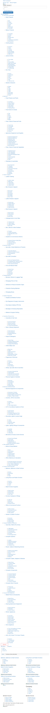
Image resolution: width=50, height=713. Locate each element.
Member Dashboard (9, 701)
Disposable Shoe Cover (12, 233)
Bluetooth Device (11, 591)
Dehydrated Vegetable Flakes (14, 154)
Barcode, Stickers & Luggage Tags (14, 277)
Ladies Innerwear (11, 224)
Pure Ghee (10, 28)
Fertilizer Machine (11, 142)
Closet (9, 475)
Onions (9, 155)
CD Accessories (11, 531)
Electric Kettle (10, 618)
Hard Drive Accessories (12, 529)
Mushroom (10, 158)
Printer (9, 589)
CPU (9, 578)
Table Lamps (10, 423)
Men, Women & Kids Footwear (13, 227)
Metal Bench (10, 519)
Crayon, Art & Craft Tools (13, 465)
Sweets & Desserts (10, 82)
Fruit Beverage (11, 68)
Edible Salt (10, 54)
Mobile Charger (11, 602)
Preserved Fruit (11, 128)
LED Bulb (10, 430)
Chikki (9, 91)
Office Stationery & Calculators (13, 458)
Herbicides (10, 173)
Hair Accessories (11, 332)
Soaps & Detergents (11, 336)
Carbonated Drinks (11, 65)
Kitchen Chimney (11, 619)
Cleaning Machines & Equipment (14, 604)
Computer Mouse (11, 576)
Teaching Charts (11, 453)
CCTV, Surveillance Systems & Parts (15, 407)
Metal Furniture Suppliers (12, 486)
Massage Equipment (12, 333)
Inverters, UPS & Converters (13, 397)
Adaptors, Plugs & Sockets (13, 396)
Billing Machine (11, 440)
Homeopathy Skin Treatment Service (15, 261)
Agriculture (5, 96)
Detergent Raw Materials (13, 343)
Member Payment (31, 697)
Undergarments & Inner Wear (13, 218)
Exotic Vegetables (11, 153)
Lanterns (10, 421)
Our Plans (30, 692)
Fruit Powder (10, 126)
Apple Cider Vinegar (12, 63)
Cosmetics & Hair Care (11, 318)
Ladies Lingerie (11, 223)
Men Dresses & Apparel (11, 187)
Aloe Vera (10, 271)
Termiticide (10, 169)
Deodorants (10, 364)
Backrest (10, 500)
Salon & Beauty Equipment (12, 327)
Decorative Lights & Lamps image (14, 416)
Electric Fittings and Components (14, 394)
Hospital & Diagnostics (7, 295)
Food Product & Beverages (8, 15)
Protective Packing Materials (13, 288)
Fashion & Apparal (6, 174)
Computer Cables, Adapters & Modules (15, 558)
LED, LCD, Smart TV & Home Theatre (15, 635)
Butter (9, 25)
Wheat (9, 115)
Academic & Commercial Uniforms (14, 236)
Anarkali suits (10, 202)
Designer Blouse (11, 203)
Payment (4, 644)
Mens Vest (10, 225)
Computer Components (11, 570)
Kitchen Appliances (10, 612)
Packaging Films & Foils (11, 281)
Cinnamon (10, 46)
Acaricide (10, 172)
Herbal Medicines (11, 253)
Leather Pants (11, 185)
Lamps (9, 419)
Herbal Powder (11, 372)
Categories (9, 646)
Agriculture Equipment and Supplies (14, 133)
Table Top (10, 499)
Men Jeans (10, 190)
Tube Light (10, 431)
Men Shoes (10, 193)
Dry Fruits (8, 70)
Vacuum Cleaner (11, 610)
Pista (9, 79)
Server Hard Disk (11, 551)
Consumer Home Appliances (8, 592)
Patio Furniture (11, 520)
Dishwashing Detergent (12, 342)
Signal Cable (10, 555)
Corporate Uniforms (12, 242)
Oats (9, 113)
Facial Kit (10, 334)
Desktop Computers (12, 542)
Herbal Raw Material (12, 250)
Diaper (9, 350)
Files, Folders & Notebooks (13, 464)
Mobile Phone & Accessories (13, 594)
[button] (4, 14)
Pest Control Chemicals (12, 168)
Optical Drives (11, 562)
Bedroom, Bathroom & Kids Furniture (15, 468)
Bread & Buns (11, 41)
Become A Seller (8, 697)
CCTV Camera (11, 410)
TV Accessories (11, 640)
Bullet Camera (11, 411)
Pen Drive (10, 533)
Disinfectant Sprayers (12, 141)
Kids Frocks (10, 216)
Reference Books (11, 456)
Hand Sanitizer (11, 381)
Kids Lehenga (11, 214)
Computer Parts (11, 545)
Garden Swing (11, 521)
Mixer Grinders (11, 620)
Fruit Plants (10, 101)
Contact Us (30, 690)
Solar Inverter (10, 402)
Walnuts (9, 76)
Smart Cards (10, 439)
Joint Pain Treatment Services (14, 262)
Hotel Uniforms (11, 244)
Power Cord (10, 564)
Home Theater (11, 641)
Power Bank (10, 600)
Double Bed (10, 473)
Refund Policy (31, 701)
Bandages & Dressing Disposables (14, 308)
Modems (10, 556)
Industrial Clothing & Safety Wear (14, 240)
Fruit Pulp (10, 127)
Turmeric (10, 49)
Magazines (10, 452)
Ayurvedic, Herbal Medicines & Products (15, 247)
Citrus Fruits (10, 130)
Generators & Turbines (12, 392)
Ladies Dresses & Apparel (12, 198)
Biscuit (9, 36)
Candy (9, 38)
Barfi (9, 87)
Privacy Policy (31, 700)
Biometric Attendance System (14, 443)
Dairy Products (9, 17)
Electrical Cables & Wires (13, 393)
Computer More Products (12, 583)
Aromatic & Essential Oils (13, 371)
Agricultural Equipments (12, 136)
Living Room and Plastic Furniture (14, 477)
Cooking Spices (9, 43)
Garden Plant (10, 106)
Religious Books (11, 454)
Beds (9, 474)
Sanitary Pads (11, 385)
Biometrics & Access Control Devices (15, 434)
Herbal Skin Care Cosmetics (13, 373)
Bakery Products (10, 30)
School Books (10, 451)
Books (9, 450)
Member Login (6, 2)
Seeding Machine (11, 140)
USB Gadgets (10, 528)
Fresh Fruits (10, 125)
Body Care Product (12, 324)
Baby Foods (10, 353)
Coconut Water (11, 62)
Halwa (9, 90)
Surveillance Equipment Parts (14, 413)
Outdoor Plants (11, 104)
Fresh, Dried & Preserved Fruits (13, 121)
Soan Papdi (10, 92)
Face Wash (10, 383)
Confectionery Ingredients (13, 39)
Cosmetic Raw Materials (13, 325)
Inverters (10, 401)
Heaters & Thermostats (12, 629)
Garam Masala (11, 51)
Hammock (10, 518)
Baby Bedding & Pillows (12, 354)
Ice (8, 60)
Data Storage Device (12, 534)
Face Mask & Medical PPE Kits (13, 305)
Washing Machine (11, 607)
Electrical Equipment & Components (14, 388)
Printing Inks (10, 586)
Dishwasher (10, 608)
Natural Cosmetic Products (13, 375)
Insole (9, 234)
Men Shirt (10, 191)
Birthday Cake (11, 37)
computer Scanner (11, 588)
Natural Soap (10, 340)
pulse (9, 118)
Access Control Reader (12, 438)
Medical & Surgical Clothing (12, 312)
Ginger (9, 47)
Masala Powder (11, 52)
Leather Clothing (10, 176)
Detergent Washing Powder (13, 341)
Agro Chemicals (11, 165)
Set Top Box (10, 642)
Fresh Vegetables (11, 152)
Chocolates (10, 33)
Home (3, 648)
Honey (9, 254)
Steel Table (10, 494)
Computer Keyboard (12, 573)
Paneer (9, 24)
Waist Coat (10, 181)
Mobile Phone (11, 598)
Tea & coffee (10, 59)
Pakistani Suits (11, 204)
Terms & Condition (31, 698)
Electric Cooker (11, 623)
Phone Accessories (12, 599)
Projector (10, 590)
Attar (9, 363)
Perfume (10, 361)
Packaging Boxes (10, 292)
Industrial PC (10, 543)
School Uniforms (11, 241)
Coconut (9, 131)
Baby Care (10, 349)
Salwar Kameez (11, 207)
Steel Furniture (11, 490)
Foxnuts (9, 78)
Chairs (9, 485)
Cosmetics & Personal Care (8, 316)
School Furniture (11, 511)
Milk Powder (10, 27)
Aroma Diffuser (11, 365)
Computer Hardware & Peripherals (10, 523)
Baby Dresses (11, 212)
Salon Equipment (11, 330)
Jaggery (9, 117)
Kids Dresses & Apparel (11, 209)
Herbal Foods (10, 269)
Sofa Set (10, 481)
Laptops (9, 540)
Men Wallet (10, 195)
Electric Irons (10, 633)
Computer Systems (10, 536)
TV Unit (9, 483)
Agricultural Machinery (12, 138)
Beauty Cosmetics (11, 322)
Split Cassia (10, 272)
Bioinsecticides (11, 171)
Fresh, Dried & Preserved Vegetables (15, 147)
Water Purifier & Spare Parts (13, 631)
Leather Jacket (11, 180)
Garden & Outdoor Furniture (12, 514)
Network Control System (13, 550)
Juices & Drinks (9, 55)
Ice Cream (10, 23)
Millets (9, 119)
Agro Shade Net (11, 145)
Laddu (9, 88)
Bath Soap (10, 380)
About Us (4, 649)
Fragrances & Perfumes (11, 357)
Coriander (10, 50)
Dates (9, 77)
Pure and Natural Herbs (11, 265)
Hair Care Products (12, 321)
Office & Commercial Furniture (13, 505)
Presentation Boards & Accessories (15, 461)
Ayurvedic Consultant (11, 256)
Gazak (9, 95)
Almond (9, 73)
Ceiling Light (10, 432)
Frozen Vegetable (11, 157)
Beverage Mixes (11, 64)
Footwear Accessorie (12, 232)
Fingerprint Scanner (12, 442)
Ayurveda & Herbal (7, 245)
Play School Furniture (12, 510)
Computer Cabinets (12, 575)
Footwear (10, 231)
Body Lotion (10, 384)
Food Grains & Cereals (11, 109)
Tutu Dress (10, 215)
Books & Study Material (11, 446)
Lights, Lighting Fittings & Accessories (15, 425)
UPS (9, 403)
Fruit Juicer (10, 615)
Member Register (13, 2)
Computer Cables (11, 563)
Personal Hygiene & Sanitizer (13, 377)
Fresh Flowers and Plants (12, 98)
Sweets (9, 86)
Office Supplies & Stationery (8, 444)
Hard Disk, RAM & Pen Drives (13, 525)
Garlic (9, 159)
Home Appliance (10, 624)
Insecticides (10, 167)
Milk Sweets (10, 93)
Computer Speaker (12, 577)
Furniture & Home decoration (9, 466)
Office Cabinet (11, 512)
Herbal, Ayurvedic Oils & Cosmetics (14, 367)
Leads (29, 693)
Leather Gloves (11, 183)
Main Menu (3, 646)
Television (10, 639)
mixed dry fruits (11, 81)
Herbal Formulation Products (13, 252)
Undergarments (11, 222)
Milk (9, 20)
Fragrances (10, 362)
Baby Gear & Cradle (12, 355)
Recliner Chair (11, 493)
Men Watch (10, 194)
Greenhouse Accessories (13, 144)
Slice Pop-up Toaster (12, 621)
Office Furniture (11, 508)
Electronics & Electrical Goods (9, 386)
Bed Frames (10, 502)
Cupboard (10, 482)
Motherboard (10, 567)
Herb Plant (10, 274)
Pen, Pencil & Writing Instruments (14, 462)
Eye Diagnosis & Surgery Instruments (15, 301)
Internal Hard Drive (12, 532)
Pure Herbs (10, 270)
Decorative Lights (11, 422)
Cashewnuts (10, 74)
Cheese (9, 22)
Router (9, 553)
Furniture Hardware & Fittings (13, 496)
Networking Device (11, 554)
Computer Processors (12, 565)
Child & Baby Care (10, 345)
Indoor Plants (10, 105)
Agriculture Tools (11, 139)
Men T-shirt (10, 196)
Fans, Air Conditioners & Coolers (14, 628)
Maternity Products (11, 351)
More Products (11, 568)
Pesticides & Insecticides (12, 161)
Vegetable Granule (11, 150)
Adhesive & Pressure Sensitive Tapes (15, 284)
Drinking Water (11, 66)
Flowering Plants (11, 107)
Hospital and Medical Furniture (13, 297)
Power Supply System (12, 405)
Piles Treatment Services (13, 263)
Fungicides (10, 166)
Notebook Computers (12, 541)
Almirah (9, 472)
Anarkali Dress (11, 206)
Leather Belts (10, 182)
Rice (9, 114)
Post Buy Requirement (8, 10)
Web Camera (10, 580)
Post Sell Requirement (8, 12)
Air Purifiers (10, 632)
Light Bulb (10, 429)
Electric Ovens (11, 616)
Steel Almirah (10, 491)
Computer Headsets (12, 581)
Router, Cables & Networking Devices (15, 547)
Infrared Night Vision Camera (13, 414)
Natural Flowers (11, 103)
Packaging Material (7, 275)
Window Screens (11, 503)
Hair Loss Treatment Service (13, 260)
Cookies (9, 35)
